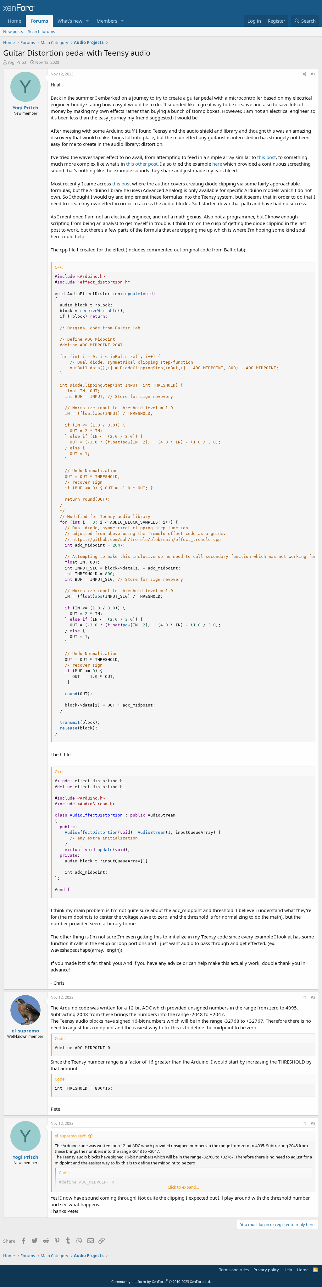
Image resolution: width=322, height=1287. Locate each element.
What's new (70, 21)
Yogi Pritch (17, 62)
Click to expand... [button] (183, 1187)
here (217, 164)
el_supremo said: (70, 1136)
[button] (87, 21)
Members (107, 21)
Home (14, 21)
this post (266, 157)
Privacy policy (266, 1270)
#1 (313, 74)
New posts (13, 31)
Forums (39, 21)
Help (287, 1270)
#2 (313, 997)
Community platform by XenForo (161, 1281)
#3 (313, 1123)
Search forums (41, 31)
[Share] (304, 74)
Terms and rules (234, 1270)
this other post (142, 164)
